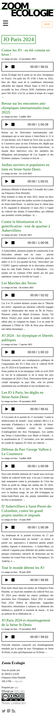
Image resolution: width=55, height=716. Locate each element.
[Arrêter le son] (13, 66)
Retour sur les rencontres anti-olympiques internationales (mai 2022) (26, 107)
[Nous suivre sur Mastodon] (8, 710)
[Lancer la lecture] (7, 66)
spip (16, 687)
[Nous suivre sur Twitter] (4, 710)
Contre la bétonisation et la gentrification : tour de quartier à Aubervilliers (26, 226)
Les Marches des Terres (19, 283)
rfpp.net (18, 681)
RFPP (47, 24)
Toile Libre (19, 691)
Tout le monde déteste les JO (23, 568)
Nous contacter (14, 703)
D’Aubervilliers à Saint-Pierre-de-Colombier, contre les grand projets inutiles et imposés (27, 510)
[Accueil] (27, 9)
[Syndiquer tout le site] (13, 710)
